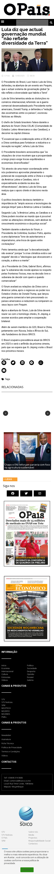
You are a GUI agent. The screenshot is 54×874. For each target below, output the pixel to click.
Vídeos (5, 755)
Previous (5, 413)
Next (47, 413)
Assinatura (6, 739)
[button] (2, 21)
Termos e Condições (11, 751)
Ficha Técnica (8, 743)
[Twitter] (26, 493)
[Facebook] (13, 493)
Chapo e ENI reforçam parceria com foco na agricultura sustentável (27, 466)
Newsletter (6, 735)
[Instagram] (40, 493)
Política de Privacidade (12, 747)
